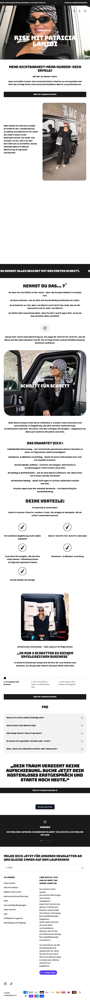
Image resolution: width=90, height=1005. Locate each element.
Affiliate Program (13, 918)
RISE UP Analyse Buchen (45, 94)
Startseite (9, 883)
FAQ (5, 914)
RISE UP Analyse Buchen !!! (45, 790)
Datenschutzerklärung (16, 897)
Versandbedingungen (15, 905)
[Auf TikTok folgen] (11, 983)
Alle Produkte (11, 888)
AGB (6, 901)
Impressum (10, 910)
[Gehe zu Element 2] (43, 840)
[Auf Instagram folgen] (5, 983)
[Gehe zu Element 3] (46, 840)
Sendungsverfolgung (15, 923)
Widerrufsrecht (12, 892)
